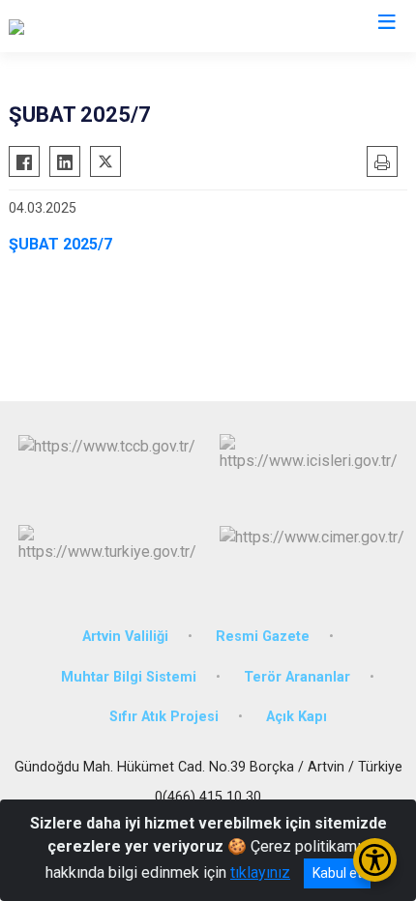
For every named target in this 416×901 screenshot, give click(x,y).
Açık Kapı (296, 717)
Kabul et (337, 873)
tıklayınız (260, 872)
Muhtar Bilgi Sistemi (128, 677)
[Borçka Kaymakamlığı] (81, 26)
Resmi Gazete (263, 636)
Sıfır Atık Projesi (164, 717)
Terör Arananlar (297, 677)
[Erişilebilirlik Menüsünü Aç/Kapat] (375, 860)
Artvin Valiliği (125, 636)
